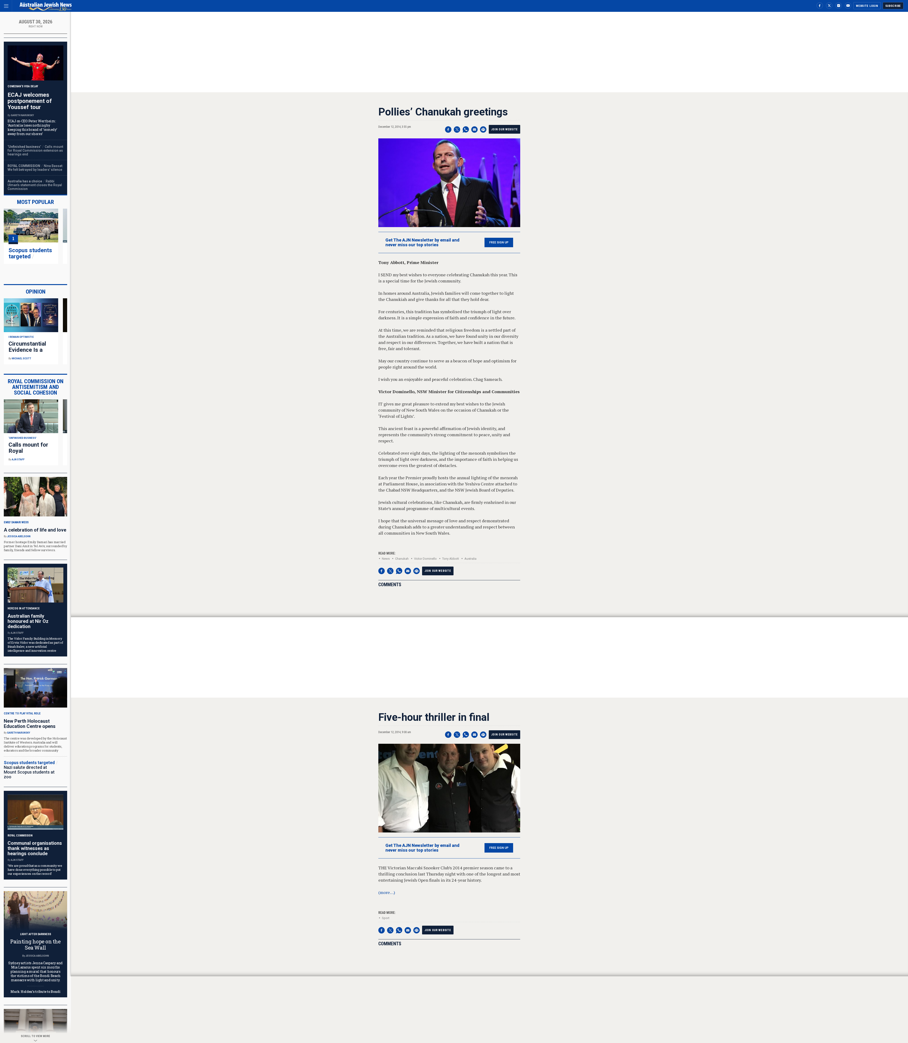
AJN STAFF (18, 459)
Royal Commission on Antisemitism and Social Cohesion (35, 387)
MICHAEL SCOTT (21, 358)
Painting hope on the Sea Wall (35, 944)
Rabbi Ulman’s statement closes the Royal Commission (35, 185)
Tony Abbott (450, 558)
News (386, 558)
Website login (867, 6)
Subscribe (893, 6)
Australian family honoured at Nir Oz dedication (28, 621)
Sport (385, 918)
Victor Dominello (425, 558)
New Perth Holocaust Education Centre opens (30, 723)
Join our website (504, 129)
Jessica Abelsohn (19, 536)
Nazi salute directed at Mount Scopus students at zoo (29, 772)
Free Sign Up (498, 242)
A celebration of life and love (35, 530)
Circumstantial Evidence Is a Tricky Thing (27, 349)
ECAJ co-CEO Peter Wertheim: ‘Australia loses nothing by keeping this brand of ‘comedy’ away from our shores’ (32, 127)
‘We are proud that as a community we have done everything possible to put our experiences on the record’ (35, 869)
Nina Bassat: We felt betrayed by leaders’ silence (35, 168)
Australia (470, 558)
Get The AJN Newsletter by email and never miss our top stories (422, 242)
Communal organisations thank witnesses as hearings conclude (35, 848)
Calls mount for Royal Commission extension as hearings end (35, 150)
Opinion (35, 291)
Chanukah (402, 558)
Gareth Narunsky (22, 115)
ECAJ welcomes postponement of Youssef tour (30, 101)
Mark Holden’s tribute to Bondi (35, 991)
